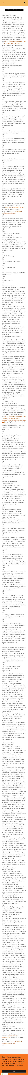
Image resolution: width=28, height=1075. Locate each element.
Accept (14, 1071)
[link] (24, 2)
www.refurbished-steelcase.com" (15, 207)
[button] (3, 2)
